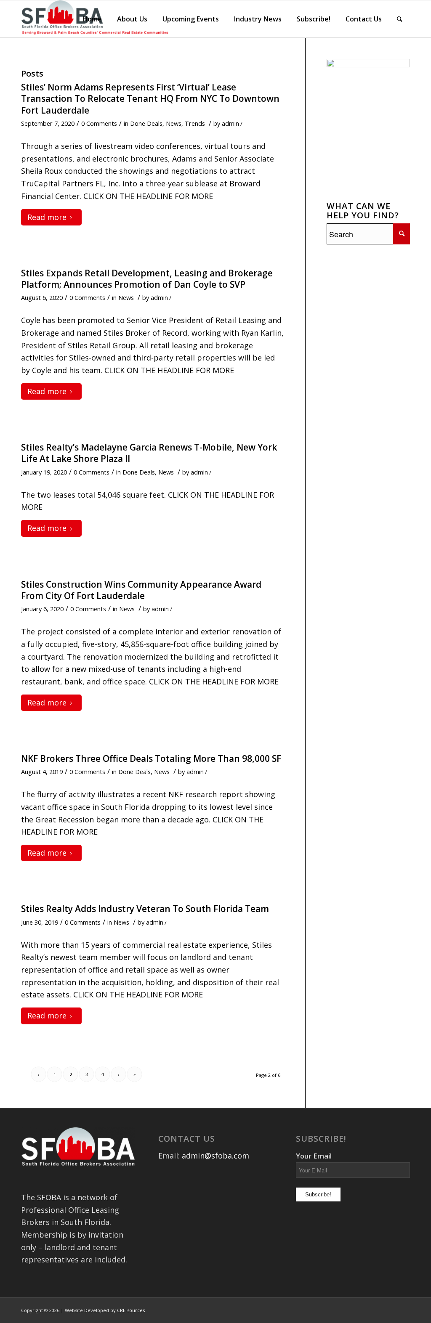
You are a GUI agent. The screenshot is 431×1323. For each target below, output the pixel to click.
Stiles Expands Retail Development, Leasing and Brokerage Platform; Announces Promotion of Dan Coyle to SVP (147, 278)
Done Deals (146, 123)
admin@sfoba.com (215, 1156)
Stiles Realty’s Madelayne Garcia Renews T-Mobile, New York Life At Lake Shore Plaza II (149, 452)
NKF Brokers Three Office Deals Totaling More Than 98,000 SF (151, 758)
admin (230, 123)
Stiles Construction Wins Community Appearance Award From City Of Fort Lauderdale (141, 590)
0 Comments (99, 123)
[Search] (399, 18)
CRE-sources (131, 1310)
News (173, 123)
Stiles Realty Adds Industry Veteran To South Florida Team (145, 909)
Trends (195, 123)
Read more (47, 217)
